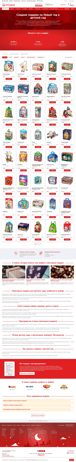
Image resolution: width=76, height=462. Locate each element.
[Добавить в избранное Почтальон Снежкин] (72, 60)
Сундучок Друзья (51, 96)
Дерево (32, 8)
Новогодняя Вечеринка (22, 187)
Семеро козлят (20, 142)
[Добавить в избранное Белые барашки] (43, 221)
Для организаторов (14, 53)
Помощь (33, 425)
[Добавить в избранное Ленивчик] (58, 128)
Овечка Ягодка (6, 74)
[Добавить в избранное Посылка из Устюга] (43, 60)
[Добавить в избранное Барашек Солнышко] (58, 60)
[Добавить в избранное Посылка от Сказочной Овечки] (29, 83)
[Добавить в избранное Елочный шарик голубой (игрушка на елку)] (43, 174)
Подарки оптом (54, 433)
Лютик (33, 142)
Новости (4, 425)
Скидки (72, 8)
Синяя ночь (20, 234)
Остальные (4, 435)
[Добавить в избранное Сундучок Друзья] (58, 83)
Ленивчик (49, 142)
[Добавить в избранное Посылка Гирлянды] (14, 83)
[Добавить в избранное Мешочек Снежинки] (14, 221)
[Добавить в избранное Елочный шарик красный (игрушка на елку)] (14, 174)
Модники (5, 211)
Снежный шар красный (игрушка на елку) (37, 165)
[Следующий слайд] (73, 387)
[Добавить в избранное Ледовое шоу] (29, 198)
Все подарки (61, 425)
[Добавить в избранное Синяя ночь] (29, 221)
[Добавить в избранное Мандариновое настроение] (72, 151)
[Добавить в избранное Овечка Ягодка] (14, 60)
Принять (71, 459)
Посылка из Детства (36, 211)
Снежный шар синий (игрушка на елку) (66, 212)
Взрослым (23, 0)
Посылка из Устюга (36, 74)
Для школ (5, 53)
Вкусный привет (6, 142)
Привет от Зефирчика (22, 119)
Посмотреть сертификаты (27, 373)
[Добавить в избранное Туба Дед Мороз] (43, 106)
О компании (45, 8)
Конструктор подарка (31, 0)
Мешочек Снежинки (7, 234)
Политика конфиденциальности (8, 456)
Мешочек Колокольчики (52, 119)
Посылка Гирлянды (7, 96)
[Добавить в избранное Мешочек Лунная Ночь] (14, 106)
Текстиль (19, 8)
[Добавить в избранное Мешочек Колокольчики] (58, 106)
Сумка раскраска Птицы (52, 187)
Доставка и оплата (54, 8)
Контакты (28, 425)
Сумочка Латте (20, 74)
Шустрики (19, 164)
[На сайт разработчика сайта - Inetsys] (70, 453)
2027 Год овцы (40, 0)
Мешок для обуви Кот (52, 234)
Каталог (6, 8)
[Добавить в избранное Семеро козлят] (29, 128)
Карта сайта (4, 453)
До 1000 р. (12, 434)
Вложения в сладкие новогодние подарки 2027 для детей (61, 280)
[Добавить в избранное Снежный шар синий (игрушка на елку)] (72, 198)
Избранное (63, 4)
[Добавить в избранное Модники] (14, 198)
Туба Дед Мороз (35, 119)
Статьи (14, 425)
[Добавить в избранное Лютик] (43, 128)
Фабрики (23, 425)
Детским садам (5, 0)
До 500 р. (12, 433)
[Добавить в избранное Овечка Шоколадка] (72, 106)
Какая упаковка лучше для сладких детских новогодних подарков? (13, 280)
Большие (21, 430)
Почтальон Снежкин (66, 74)
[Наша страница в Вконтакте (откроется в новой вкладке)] (40, 451)
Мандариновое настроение (64, 165)
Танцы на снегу (50, 164)
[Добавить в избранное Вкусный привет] (14, 128)
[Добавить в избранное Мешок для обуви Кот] (58, 221)
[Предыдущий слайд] (2, 387)
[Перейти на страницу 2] (42, 244)
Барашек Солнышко (51, 74)
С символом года (43, 430)
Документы (38, 425)
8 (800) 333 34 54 (38, 4)
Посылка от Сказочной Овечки (22, 97)
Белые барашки (35, 234)
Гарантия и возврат (6, 454)
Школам (11, 0)
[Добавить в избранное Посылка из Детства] (43, 198)
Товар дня (67, 8)
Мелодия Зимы (64, 187)
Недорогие (12, 430)
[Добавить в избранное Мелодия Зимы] (72, 174)
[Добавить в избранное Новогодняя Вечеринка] (29, 174)
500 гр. (21, 433)
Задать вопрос (70, 425)
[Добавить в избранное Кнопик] (14, 151)
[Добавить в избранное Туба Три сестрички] (72, 83)
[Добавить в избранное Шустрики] (29, 151)
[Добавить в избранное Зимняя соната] (43, 83)
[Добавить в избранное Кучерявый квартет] (72, 221)
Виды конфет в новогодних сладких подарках (35, 280)
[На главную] (8, 5)
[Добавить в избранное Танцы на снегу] (58, 151)
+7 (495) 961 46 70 (49, 4)
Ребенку (29, 430)
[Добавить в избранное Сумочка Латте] (29, 60)
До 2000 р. (12, 435)
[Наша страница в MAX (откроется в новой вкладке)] (38, 451)
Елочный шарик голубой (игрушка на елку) (37, 188)
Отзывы (18, 425)
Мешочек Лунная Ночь (8, 119)
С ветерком (49, 211)
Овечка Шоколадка (65, 119)
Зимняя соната (35, 96)
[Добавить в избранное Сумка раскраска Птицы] (58, 174)
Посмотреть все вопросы (38, 415)
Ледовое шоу (20, 211)
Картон (13, 8)
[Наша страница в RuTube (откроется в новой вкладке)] (44, 451)
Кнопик (4, 164)
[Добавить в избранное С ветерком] (58, 198)
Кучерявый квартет (65, 234)
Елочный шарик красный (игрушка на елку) (8, 188)
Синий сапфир (64, 142)
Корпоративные (17, 0)
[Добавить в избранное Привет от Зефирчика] (29, 106)
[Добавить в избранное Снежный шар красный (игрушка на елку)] (43, 151)
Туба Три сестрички (65, 96)
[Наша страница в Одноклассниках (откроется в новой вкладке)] (42, 451)
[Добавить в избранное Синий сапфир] (72, 128)
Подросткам (30, 434)
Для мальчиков (31, 433)
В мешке (25, 8)
